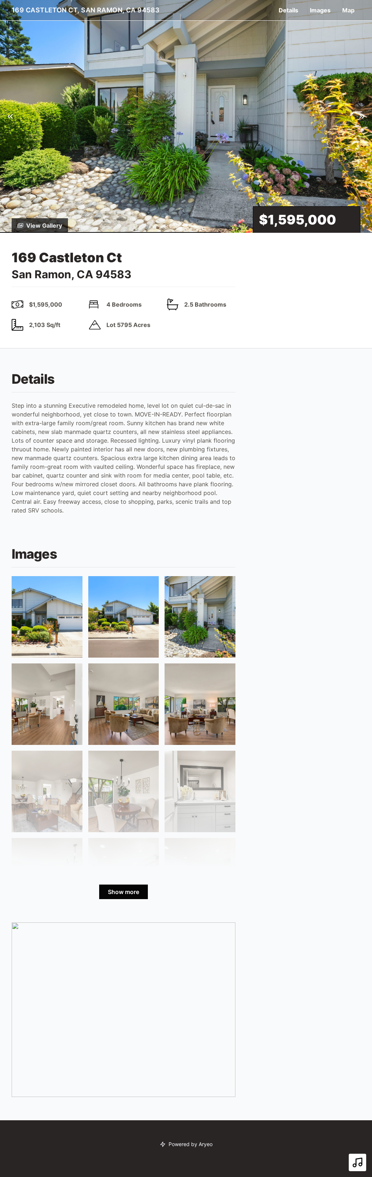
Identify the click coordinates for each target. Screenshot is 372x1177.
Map (348, 10)
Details (288, 10)
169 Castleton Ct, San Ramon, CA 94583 (86, 10)
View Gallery (44, 225)
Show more (123, 891)
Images (320, 10)
